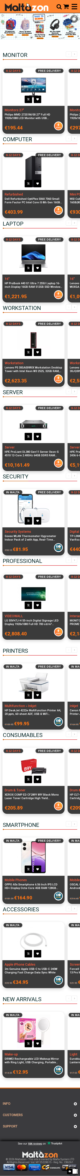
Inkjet (74, 706)
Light (73, 1054)
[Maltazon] (26, 6)
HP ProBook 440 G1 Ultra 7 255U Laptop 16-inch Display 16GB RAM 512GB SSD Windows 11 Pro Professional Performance (33, 285)
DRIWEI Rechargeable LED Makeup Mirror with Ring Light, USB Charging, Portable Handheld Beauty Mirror (32, 1060)
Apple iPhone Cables (20, 964)
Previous (68, 54)
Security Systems (18, 531)
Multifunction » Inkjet (20, 706)
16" (7, 279)
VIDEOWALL (14, 616)
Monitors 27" (14, 110)
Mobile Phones (16, 880)
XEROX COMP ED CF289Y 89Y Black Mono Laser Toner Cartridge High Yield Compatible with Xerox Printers (32, 796)
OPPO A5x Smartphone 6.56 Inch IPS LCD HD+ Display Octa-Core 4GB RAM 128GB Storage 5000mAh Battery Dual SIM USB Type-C (31, 886)
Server (10, 447)
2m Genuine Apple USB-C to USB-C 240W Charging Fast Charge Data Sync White (31, 970)
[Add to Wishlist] (37, 99)
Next (74, 54)
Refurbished (14, 194)
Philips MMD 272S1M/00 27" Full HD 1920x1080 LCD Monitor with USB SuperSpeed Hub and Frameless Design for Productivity (33, 116)
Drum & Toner (15, 790)
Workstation (14, 363)
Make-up (11, 1054)
